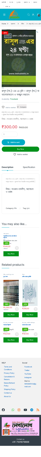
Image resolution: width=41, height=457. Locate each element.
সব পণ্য (11, 2)
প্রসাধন (35, 2)
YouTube (27, 374)
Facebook (28, 367)
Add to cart (15, 142)
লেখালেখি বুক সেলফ (10, 274)
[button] (37, 32)
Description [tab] (7, 167)
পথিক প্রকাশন (6, 234)
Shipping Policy (9, 389)
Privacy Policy (9, 373)
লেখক (6, 6)
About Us (7, 396)
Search (28, 14)
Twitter (26, 370)
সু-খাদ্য (18, 2)
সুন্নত (28, 208)
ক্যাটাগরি (4, 2)
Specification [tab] (29, 167)
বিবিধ (22, 24)
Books (5, 322)
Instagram (28, 377)
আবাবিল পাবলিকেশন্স (31, 322)
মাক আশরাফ (10, 322)
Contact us (8, 393)
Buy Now (20, 149)
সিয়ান (23, 274)
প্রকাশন (26, 2)
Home (4, 24)
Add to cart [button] (17, 248)
